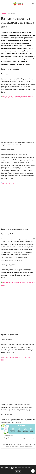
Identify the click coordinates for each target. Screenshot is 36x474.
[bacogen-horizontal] (18, 428)
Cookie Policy (10, 469)
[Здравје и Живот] (18, 3)
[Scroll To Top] (33, 471)
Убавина (3, 13)
